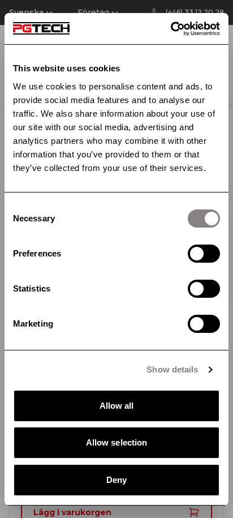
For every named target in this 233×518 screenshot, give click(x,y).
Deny (116, 480)
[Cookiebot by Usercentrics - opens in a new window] (170, 29)
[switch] (204, 254)
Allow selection (117, 442)
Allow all (117, 405)
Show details (172, 369)
